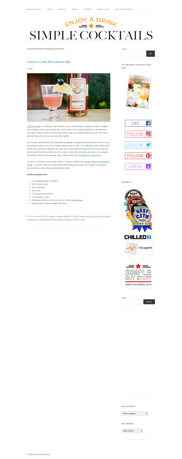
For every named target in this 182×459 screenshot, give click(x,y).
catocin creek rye (97, 216)
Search (124, 49)
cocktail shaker (42, 181)
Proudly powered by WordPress (38, 454)
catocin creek (84, 216)
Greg (83, 219)
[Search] (150, 54)
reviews (59, 216)
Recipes (75, 9)
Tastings (87, 9)
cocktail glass (77, 200)
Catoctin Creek (33, 126)
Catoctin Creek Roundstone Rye (48, 62)
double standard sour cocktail (51, 219)
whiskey (66, 216)
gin (48, 216)
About (50, 9)
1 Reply (30, 68)
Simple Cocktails (34, 9)
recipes (52, 216)
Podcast (62, 9)
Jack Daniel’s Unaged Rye (90, 155)
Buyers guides (103, 9)
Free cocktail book (123, 9)
